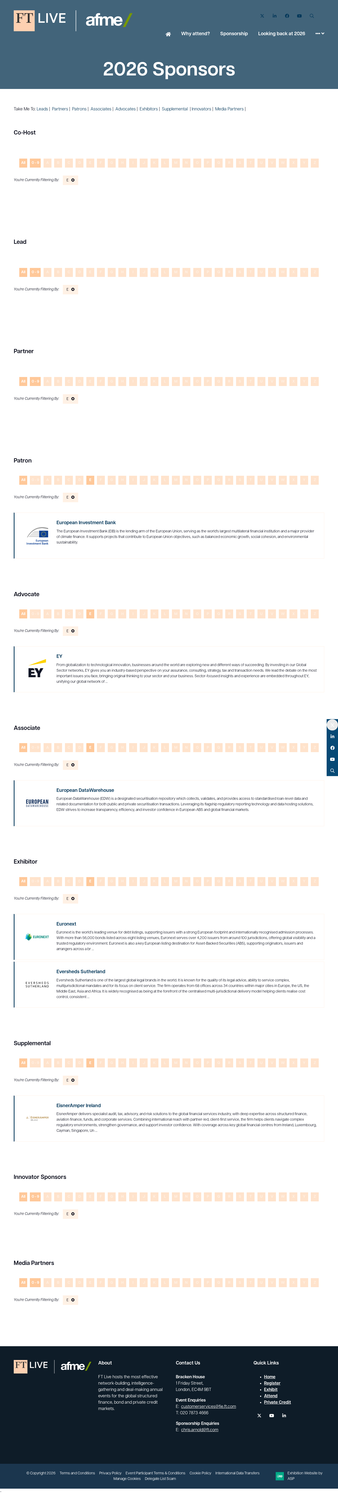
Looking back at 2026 (281, 34)
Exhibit (271, 1390)
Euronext (66, 924)
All (23, 163)
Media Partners (229, 109)
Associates (101, 109)
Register (272, 1383)
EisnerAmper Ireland (79, 1106)
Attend (271, 1396)
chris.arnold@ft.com (199, 1430)
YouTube (299, 16)
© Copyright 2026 (40, 1473)
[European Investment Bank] (37, 535)
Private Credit (277, 1402)
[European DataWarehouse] (37, 803)
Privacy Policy (110, 1473)
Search (311, 16)
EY (59, 656)
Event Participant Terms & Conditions (155, 1473)
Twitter (262, 16)
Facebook (287, 16)
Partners (60, 109)
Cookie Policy (200, 1473)
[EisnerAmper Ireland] (37, 1118)
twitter (259, 1415)
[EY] (37, 669)
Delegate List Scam (160, 1479)
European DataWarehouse (85, 790)
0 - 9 (35, 163)
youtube (271, 1415)
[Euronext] (37, 937)
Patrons (79, 109)
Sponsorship (234, 34)
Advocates (125, 109)
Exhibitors (149, 109)
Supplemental (175, 109)
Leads (42, 109)
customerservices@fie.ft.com (208, 1407)
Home (168, 34)
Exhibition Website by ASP (305, 1476)
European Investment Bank (86, 523)
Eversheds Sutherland (81, 972)
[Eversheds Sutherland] (37, 984)
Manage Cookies (127, 1479)
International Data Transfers (237, 1473)
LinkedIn (274, 16)
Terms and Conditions (77, 1473)
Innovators (201, 109)
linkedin (284, 1415)
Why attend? (195, 34)
